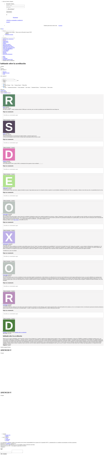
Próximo (9, 92)
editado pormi (5, 187)
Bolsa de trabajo (7, 54)
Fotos (4, 73)
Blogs (4, 52)
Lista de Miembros (8, 48)
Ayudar (6, 438)
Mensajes (4, 71)
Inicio (4, 40)
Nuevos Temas (6, 44)
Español (4, 433)
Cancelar (13, 147)
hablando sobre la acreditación (20, 332)
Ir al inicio (7, 440)
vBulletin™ (8, 443)
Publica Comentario (6, 147)
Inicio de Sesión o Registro (8, 1)
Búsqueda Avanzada (9, 34)
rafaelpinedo (5, 304)
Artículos (5, 42)
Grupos (5, 53)
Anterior (2, 92)
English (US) (7, 435)
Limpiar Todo (3, 90)
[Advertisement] (5, 372)
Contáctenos (7, 439)
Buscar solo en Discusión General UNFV (24, 32)
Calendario (6, 49)
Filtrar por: (2, 89)
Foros (4, 43)
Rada (4, 107)
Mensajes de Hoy (7, 45)
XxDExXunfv (5, 244)
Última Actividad (6, 72)
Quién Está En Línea (8, 46)
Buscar (7, 33)
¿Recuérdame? (11, 9)
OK (1, 449)
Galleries (5, 50)
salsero (4, 133)
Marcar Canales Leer (9, 47)
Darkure (4, 161)
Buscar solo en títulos (10, 32)
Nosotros (5, 41)
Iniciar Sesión (9, 11)
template (5, 92)
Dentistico (5, 332)
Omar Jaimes (5, 214)
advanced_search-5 (8, 38)
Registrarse (15, 17)
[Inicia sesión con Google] (64, 25)
